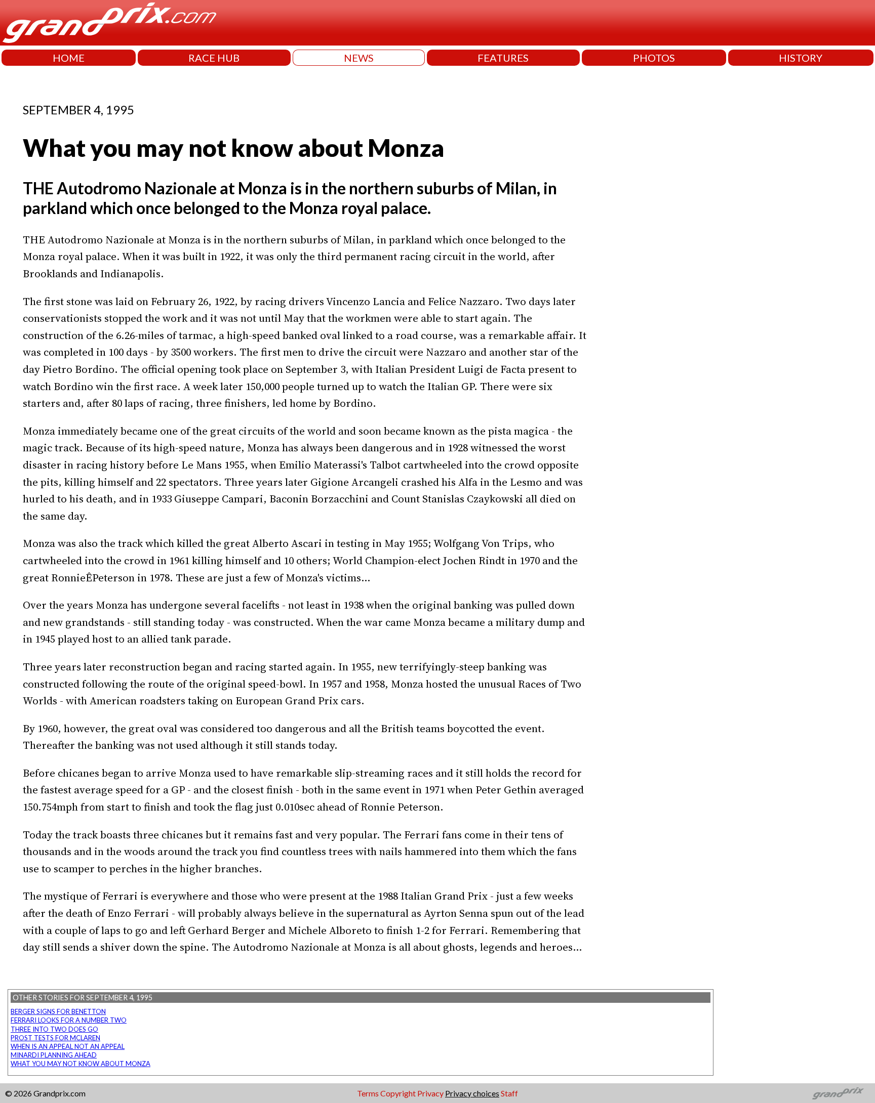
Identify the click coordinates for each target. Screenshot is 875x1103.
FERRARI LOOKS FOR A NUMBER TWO (69, 1020)
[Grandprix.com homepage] (838, 1093)
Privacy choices (472, 1093)
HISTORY (800, 58)
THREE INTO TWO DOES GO (54, 1029)
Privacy (430, 1093)
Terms (368, 1093)
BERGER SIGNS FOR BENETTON (58, 1011)
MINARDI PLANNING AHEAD (54, 1055)
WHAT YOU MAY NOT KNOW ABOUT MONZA (80, 1063)
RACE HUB (214, 58)
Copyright (398, 1093)
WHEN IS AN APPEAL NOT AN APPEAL (68, 1046)
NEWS (359, 58)
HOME (69, 58)
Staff (509, 1093)
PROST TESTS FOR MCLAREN (55, 1038)
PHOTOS (654, 58)
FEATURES (503, 58)
